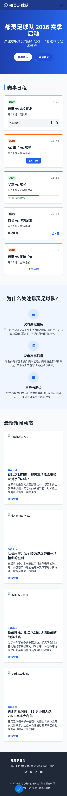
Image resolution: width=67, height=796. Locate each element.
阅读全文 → (14, 499)
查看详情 (33, 269)
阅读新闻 (44, 57)
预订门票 (33, 160)
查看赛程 (23, 57)
